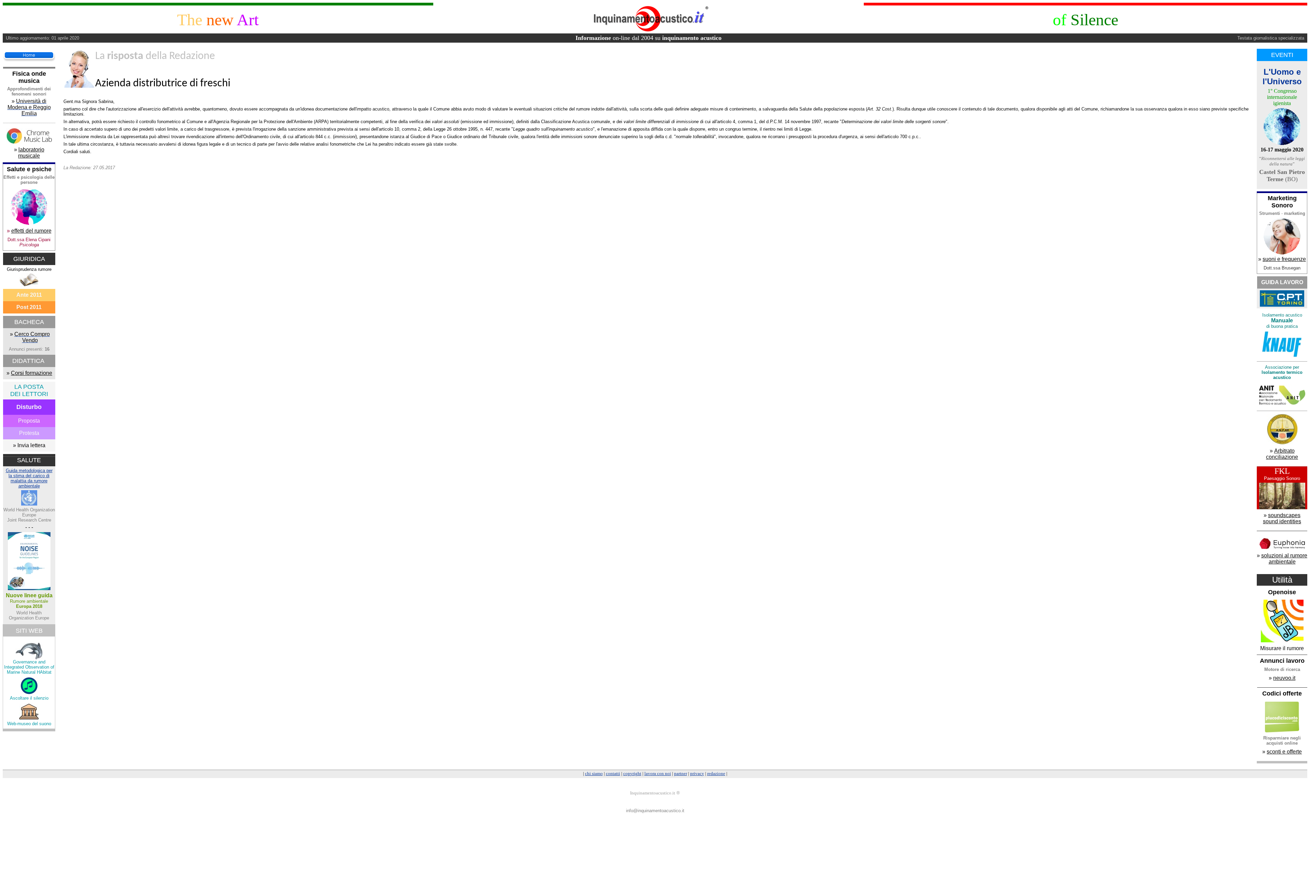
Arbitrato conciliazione (1282, 454)
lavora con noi (657, 773)
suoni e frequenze (1284, 259)
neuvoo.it (1284, 678)
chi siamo (594, 773)
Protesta (29, 433)
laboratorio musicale (31, 153)
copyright (632, 773)
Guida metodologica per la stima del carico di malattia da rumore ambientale (29, 478)
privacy (697, 773)
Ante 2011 (29, 295)
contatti (613, 773)
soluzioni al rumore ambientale (1284, 559)
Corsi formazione (31, 373)
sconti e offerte (1284, 752)
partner (680, 773)
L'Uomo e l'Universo (1282, 76)
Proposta (29, 421)
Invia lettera (31, 445)
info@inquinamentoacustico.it (655, 810)
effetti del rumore (31, 231)
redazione (716, 773)
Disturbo (29, 407)
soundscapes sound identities (1282, 518)
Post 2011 (29, 307)
